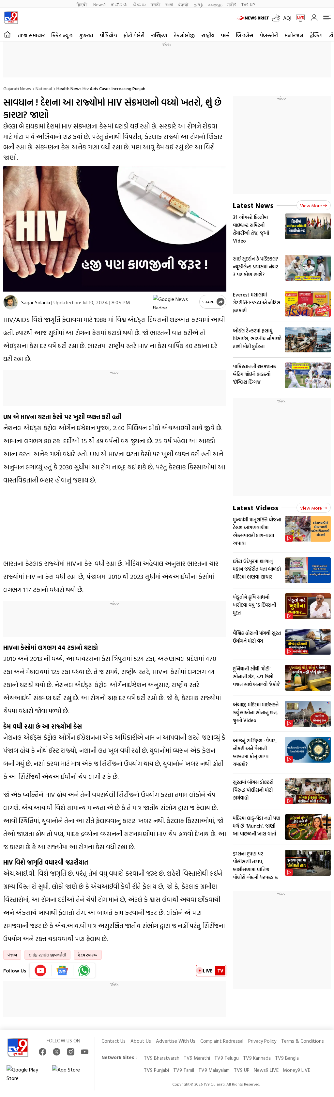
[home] (7, 34)
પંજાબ (12, 955)
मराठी (155, 4)
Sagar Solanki (35, 302)
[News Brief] (252, 18)
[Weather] (277, 18)
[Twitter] (56, 1051)
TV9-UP (248, 4)
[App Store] (72, 1073)
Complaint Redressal (221, 1041)
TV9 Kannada (257, 1058)
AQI (287, 18)
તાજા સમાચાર (31, 35)
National (44, 88)
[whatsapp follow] (84, 970)
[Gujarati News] (11, 18)
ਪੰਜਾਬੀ (183, 4)
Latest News (253, 205)
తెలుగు (139, 4)
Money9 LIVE (296, 1070)
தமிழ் (198, 4)
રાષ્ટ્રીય (207, 35)
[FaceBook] (42, 1051)
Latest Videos (255, 507)
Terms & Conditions (302, 1041)
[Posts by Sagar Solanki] (10, 302)
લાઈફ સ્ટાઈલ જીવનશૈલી (47, 955)
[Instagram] (70, 1051)
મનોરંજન (293, 35)
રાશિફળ (159, 35)
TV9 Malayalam (214, 1070)
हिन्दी (82, 4)
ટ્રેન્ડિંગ (316, 35)
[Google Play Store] (26, 1073)
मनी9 (231, 4)
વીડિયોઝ (108, 35)
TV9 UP (242, 1070)
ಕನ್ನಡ (119, 4)
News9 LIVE (266, 1070)
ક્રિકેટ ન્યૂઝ (61, 35)
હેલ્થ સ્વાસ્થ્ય (88, 955)
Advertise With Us (175, 1041)
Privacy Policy (262, 1041)
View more (311, 205)
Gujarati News (17, 88)
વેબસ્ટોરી (269, 35)
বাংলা (169, 4)
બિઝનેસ (244, 35)
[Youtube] (41, 970)
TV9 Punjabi (156, 1070)
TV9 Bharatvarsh (161, 1058)
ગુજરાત (86, 35)
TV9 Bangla (287, 1058)
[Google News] (62, 970)
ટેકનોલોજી (184, 35)
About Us (140, 1041)
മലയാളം (215, 4)
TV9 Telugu (226, 1058)
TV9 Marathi (197, 1058)
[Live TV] (298, 18)
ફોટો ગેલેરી (134, 35)
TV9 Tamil (183, 1070)
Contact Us (113, 1041)
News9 (99, 4)
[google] (175, 302)
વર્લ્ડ (225, 35)
